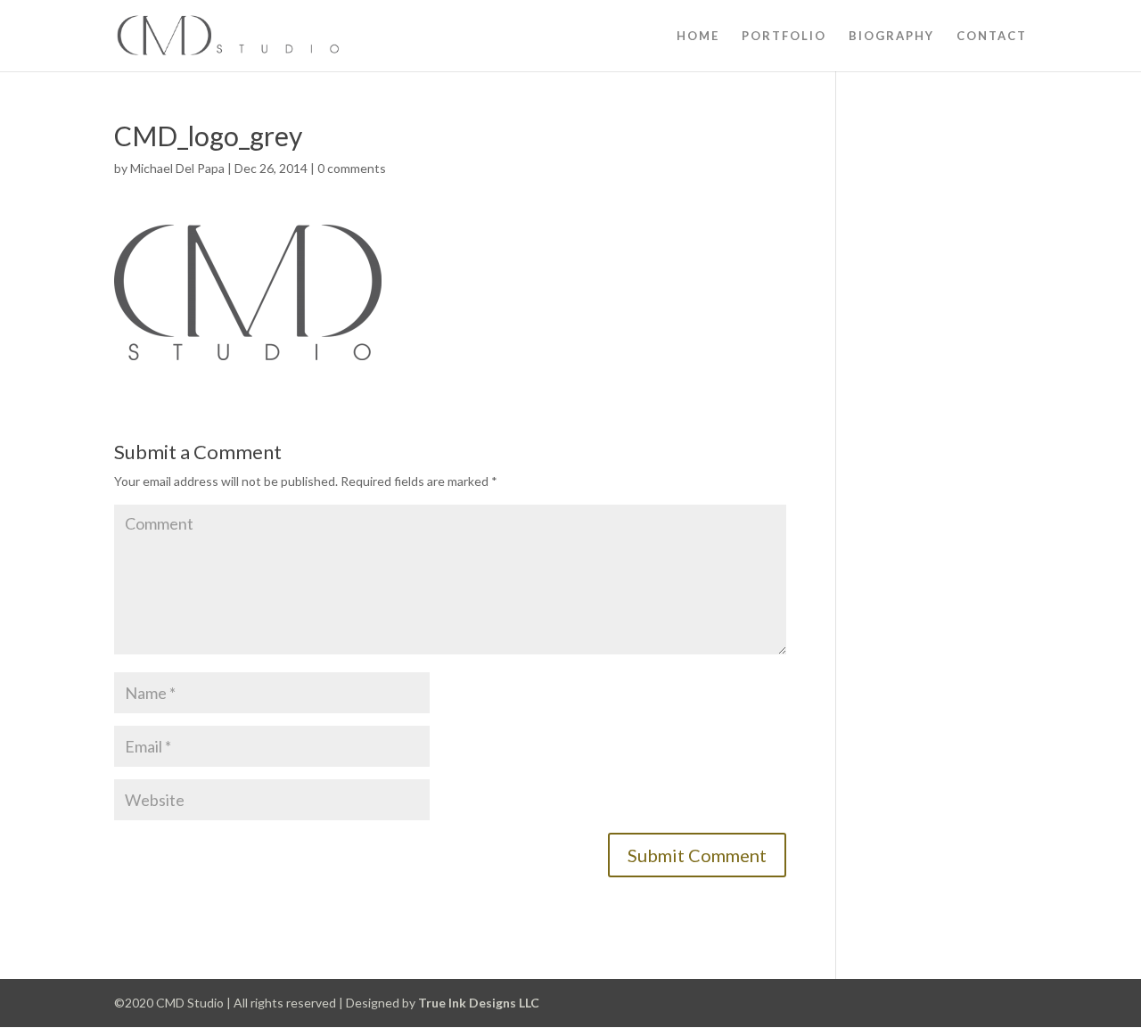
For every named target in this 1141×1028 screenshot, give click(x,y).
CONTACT (991, 36)
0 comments (351, 168)
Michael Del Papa (177, 168)
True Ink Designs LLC (478, 1002)
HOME (698, 36)
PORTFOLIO (784, 36)
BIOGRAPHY (891, 36)
